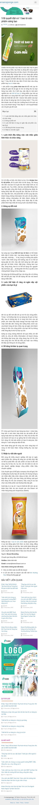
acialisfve (8, 799)
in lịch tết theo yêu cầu (27, 799)
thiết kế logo (15, 799)
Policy (22, 802)
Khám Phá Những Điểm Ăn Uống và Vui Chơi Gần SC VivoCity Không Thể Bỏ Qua (29, 629)
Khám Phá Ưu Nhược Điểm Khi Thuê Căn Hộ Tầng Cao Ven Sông (9, 629)
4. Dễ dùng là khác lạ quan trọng (14, 127)
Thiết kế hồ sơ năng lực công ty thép (12, 726)
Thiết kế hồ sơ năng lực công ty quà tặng (14, 720)
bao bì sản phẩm (17, 542)
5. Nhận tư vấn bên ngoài (11, 130)
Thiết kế (5, 24)
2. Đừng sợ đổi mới (10, 121)
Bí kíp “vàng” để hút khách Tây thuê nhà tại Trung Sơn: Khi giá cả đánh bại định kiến (9, 586)
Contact (27, 802)
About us (12, 802)
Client (17, 802)
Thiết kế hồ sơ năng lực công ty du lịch (13, 732)
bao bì (10, 83)
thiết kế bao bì (16, 93)
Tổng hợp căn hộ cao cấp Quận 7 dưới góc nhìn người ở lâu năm (29, 586)
